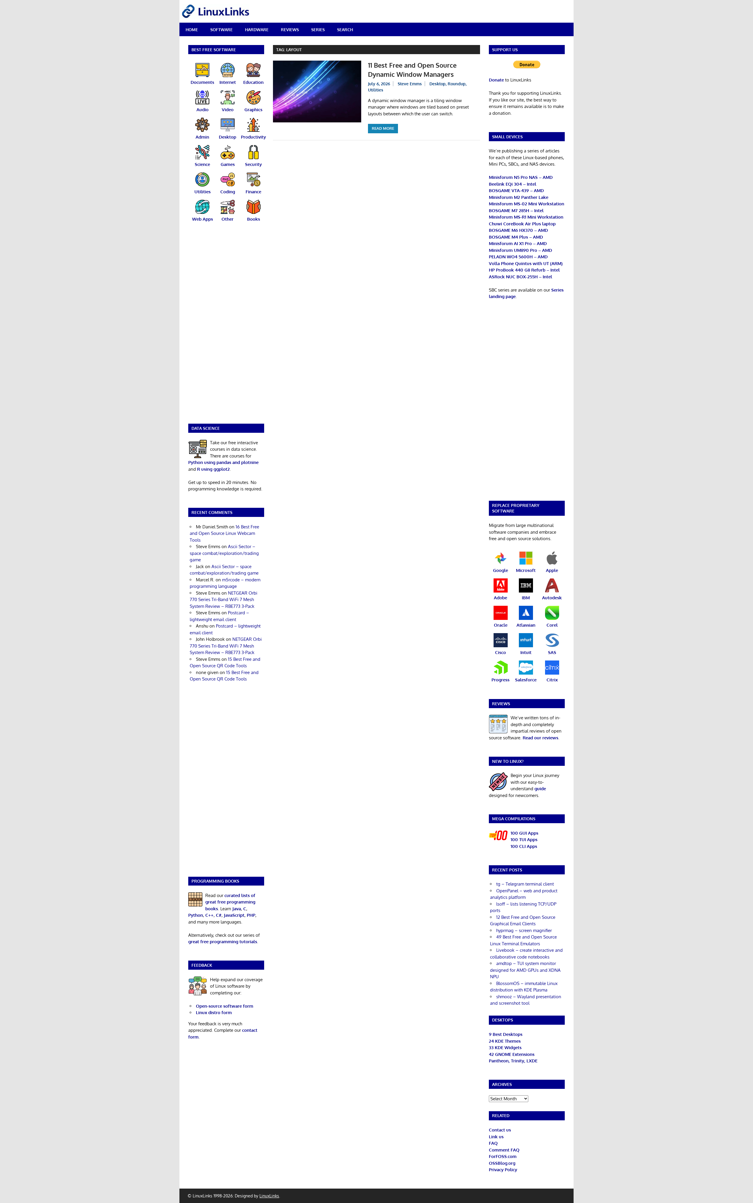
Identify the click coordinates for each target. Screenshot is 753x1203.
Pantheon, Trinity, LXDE (513, 1061)
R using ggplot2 (213, 469)
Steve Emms (410, 83)
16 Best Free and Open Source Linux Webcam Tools (224, 533)
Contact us (500, 1130)
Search (345, 29)
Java (236, 908)
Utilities (375, 89)
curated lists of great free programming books (230, 902)
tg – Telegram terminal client (525, 884)
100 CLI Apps (524, 846)
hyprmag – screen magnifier (524, 930)
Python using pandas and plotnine (223, 462)
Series (318, 29)
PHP (251, 915)
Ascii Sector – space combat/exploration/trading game (224, 553)
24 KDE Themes (505, 1041)
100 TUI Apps (524, 839)
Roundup (457, 83)
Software (221, 29)
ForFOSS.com (503, 1156)
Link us (496, 1136)
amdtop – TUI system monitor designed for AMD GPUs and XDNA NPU (525, 970)
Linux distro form (214, 1012)
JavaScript (234, 915)
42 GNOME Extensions (511, 1054)
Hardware (257, 29)
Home (192, 29)
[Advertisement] (226, 326)
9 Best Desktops (505, 1034)
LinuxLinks (269, 1195)
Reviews (290, 29)
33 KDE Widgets (505, 1047)
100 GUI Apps (524, 833)
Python (195, 915)
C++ (209, 915)
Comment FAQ (504, 1150)
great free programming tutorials (222, 941)
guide (540, 788)
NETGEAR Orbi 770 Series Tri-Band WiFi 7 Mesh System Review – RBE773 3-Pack (223, 599)
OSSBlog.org (502, 1163)
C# (218, 915)
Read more (383, 128)
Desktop (437, 83)
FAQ (493, 1143)
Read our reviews (540, 738)
